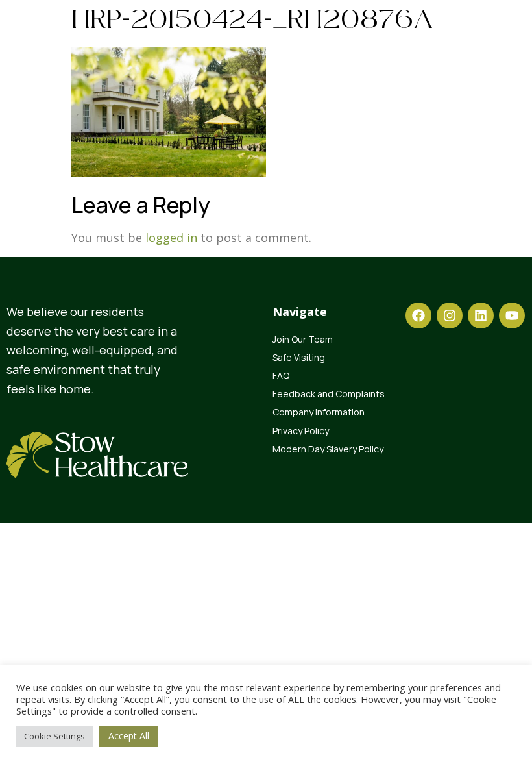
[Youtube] (512, 315)
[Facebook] (418, 315)
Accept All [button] (128, 736)
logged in (171, 237)
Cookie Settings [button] (54, 736)
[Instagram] (450, 315)
